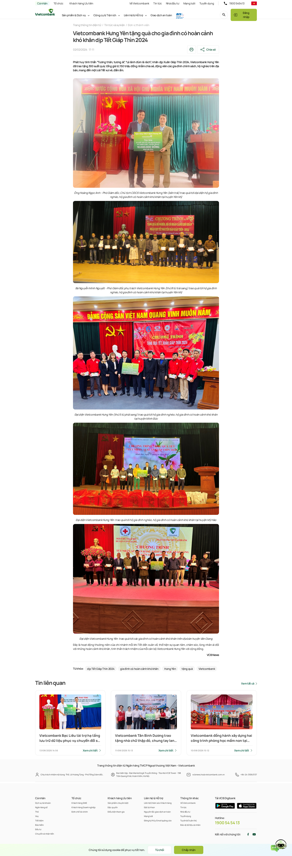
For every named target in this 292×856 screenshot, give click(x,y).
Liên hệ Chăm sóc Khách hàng (158, 803)
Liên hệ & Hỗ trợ (133, 15)
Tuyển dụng (206, 3)
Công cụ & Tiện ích (104, 15)
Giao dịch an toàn (161, 15)
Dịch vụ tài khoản (43, 803)
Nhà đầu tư (172, 3)
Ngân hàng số (41, 807)
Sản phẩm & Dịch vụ (74, 15)
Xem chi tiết (90, 750)
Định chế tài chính (79, 811)
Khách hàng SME (79, 803)
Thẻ (37, 811)
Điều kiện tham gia (116, 811)
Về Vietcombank (139, 3)
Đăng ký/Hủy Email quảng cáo (158, 820)
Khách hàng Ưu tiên (81, 3)
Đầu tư (38, 829)
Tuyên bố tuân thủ (188, 820)
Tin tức (157, 3)
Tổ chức (58, 3)
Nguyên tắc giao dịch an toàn (157, 811)
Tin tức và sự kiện (114, 25)
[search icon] (224, 15)
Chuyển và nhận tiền (44, 833)
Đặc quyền (112, 807)
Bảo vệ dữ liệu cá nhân (190, 825)
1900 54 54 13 (227, 822)
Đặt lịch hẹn (149, 807)
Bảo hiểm (39, 825)
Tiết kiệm (39, 820)
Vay (37, 816)
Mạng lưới (189, 3)
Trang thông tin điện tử (87, 25)
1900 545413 (237, 3)
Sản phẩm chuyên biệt (118, 803)
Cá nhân (42, 3)
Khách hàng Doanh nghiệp (83, 807)
